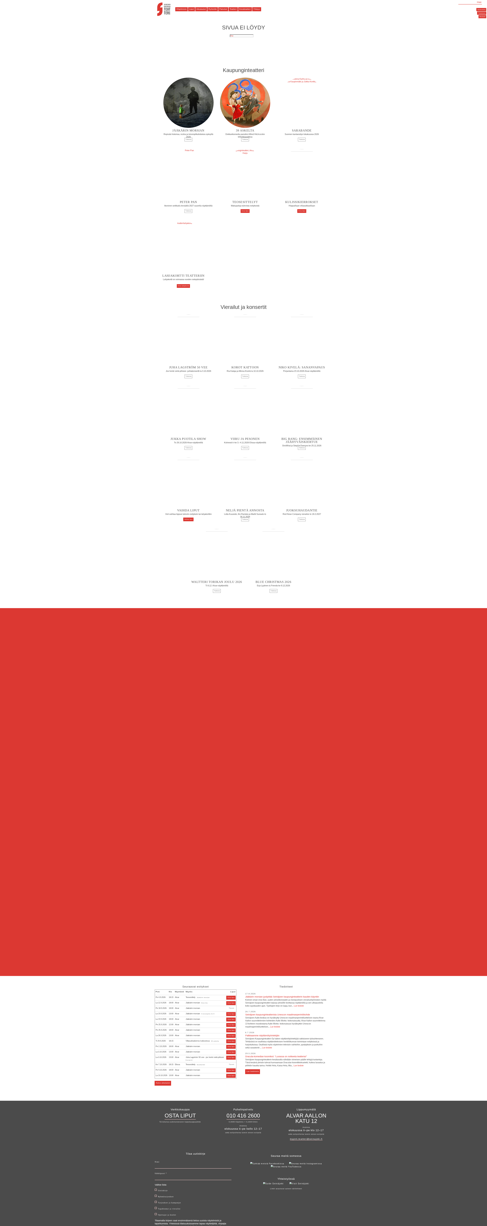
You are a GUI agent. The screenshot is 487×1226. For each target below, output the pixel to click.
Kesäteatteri (245, 9)
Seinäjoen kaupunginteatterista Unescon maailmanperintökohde (285, 1020)
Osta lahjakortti (183, 286)
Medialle (482, 16)
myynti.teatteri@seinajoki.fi (306, 1139)
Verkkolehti (481, 9)
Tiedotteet (481, 13)
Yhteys (256, 9)
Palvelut (223, 9)
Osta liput (245, 211)
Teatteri (233, 9)
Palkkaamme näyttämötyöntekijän (284, 1041)
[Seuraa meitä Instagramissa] (306, 1163)
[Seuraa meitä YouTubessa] (286, 1167)
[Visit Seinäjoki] (299, 1184)
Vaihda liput (188, 519)
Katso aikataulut (163, 1083)
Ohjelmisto (181, 9)
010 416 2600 (243, 1116)
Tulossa (188, 139)
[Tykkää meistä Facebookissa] (267, 1163)
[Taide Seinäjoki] (273, 1184)
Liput (191, 9)
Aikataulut (201, 9)
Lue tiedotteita (253, 1071)
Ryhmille (212, 9)
